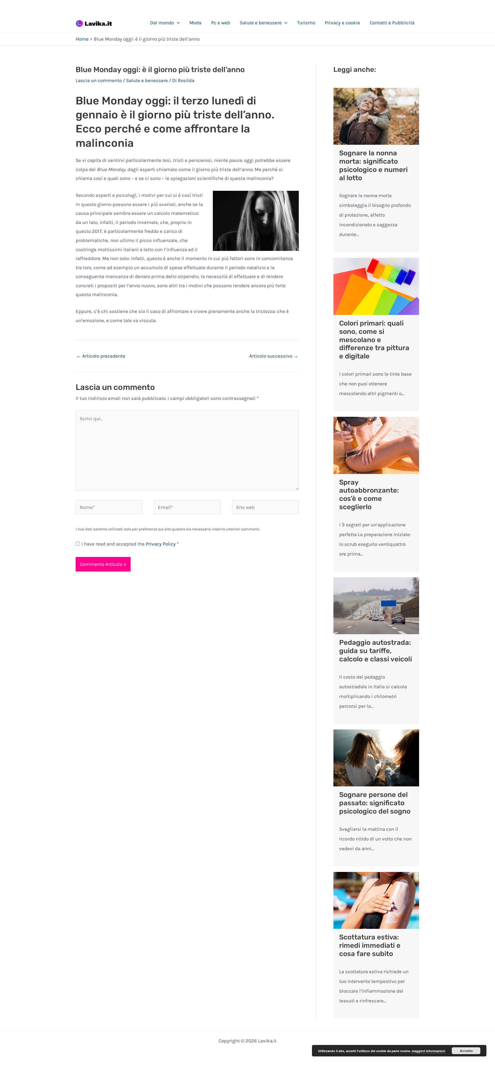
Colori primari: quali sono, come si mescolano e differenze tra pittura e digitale (374, 339)
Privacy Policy (161, 544)
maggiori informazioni (428, 1051)
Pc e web (220, 22)
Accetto (466, 1050)
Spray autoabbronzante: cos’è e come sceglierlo (369, 494)
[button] (177, 23)
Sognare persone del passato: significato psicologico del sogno (374, 803)
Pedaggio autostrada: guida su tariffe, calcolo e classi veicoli (375, 650)
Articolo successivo (273, 356)
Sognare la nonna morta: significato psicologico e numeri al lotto (373, 165)
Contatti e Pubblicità (392, 22)
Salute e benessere (261, 22)
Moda (195, 22)
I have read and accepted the (130, 544)
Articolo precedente (100, 356)
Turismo (306, 22)
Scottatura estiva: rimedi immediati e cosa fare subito (369, 945)
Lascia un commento (99, 80)
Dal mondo (162, 22)
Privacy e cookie (342, 22)
